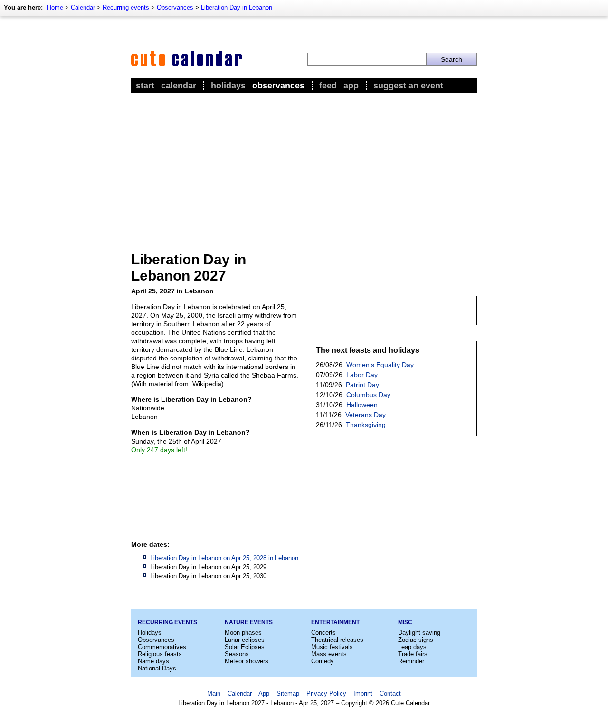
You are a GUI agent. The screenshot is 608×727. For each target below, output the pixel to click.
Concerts (323, 632)
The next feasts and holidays (367, 350)
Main (213, 693)
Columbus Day (368, 394)
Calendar (83, 7)
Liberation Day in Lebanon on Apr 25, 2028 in (224, 558)
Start (145, 85)
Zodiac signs (415, 639)
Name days (153, 661)
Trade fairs (413, 654)
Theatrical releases (337, 639)
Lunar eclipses (245, 639)
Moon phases (243, 632)
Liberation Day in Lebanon (236, 7)
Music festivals (332, 646)
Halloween (362, 404)
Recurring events (126, 7)
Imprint (362, 693)
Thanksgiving (366, 424)
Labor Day (362, 374)
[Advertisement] (304, 166)
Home (55, 7)
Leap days (412, 646)
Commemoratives (162, 646)
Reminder (411, 661)
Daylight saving (419, 632)
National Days (157, 668)
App (351, 85)
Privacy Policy (326, 693)
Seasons (237, 654)
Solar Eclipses (245, 646)
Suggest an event (408, 85)
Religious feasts (160, 654)
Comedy (322, 661)
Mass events (329, 654)
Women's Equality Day (380, 364)
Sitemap (287, 693)
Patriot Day (362, 384)
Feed (328, 85)
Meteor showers (246, 661)
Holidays (228, 85)
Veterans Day (365, 414)
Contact (390, 693)
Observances (175, 7)
